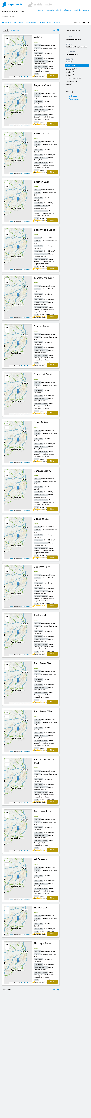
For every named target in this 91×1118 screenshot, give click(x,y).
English (85, 22)
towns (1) (69, 84)
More (52, 76)
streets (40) (70, 65)
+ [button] (7, 38)
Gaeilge (77, 22)
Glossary (32, 22)
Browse (19, 22)
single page (15, 30)
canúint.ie (77, 10)
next (55, 30)
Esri (22, 77)
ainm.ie (58, 10)
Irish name (73, 96)
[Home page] (12, 5)
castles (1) (70, 72)
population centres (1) (74, 78)
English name (74, 99)
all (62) (69, 62)
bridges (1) (70, 75)
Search (8, 22)
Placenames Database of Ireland (14, 11)
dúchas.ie (67, 10)
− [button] (7, 41)
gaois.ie (86, 10)
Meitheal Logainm (9, 16)
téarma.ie (41, 10)
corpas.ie (50, 10)
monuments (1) (71, 81)
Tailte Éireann (27, 77)
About (58, 22)
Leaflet (11, 77)
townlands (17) (71, 69)
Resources (46, 22)
